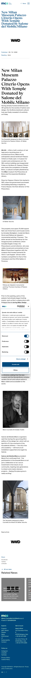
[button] (29, 3)
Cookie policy (9, 668)
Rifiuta (15, 370)
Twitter (3, 561)
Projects (3, 628)
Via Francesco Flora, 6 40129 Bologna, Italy (21, 632)
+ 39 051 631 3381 (20, 636)
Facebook (4, 559)
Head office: (19, 628)
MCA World (5, 630)
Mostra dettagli (21, 359)
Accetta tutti (15, 364)
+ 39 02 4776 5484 (21, 643)
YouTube (4, 655)
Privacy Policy (5, 657)
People (3, 632)
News (3, 634)
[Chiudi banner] (28, 306)
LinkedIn (4, 563)
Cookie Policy (5, 659)
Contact (3, 642)
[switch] (26, 341)
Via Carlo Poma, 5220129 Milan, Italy (21, 640)
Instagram (4, 651)
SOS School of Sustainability (5, 638)
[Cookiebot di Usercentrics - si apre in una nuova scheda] (18, 306)
